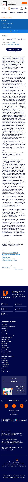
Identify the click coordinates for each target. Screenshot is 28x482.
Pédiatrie (3, 358)
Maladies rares (5, 339)
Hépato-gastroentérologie (7, 335)
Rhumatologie (4, 360)
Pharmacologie (5, 349)
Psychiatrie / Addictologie (7, 356)
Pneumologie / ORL (6, 352)
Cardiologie (4, 324)
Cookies (22, 477)
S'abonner (14, 381)
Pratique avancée (5, 354)
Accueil (5, 12)
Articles (6, 304)
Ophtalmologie (5, 347)
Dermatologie (4, 328)
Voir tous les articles (7, 17)
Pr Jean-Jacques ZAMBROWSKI (11, 254)
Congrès (19, 304)
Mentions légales (7, 475)
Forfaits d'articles (20, 390)
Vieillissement (4, 366)
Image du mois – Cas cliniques (8, 434)
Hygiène (3, 368)
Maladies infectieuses (6, 337)
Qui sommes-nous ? (14, 410)
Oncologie (12, 12)
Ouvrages (20, 388)
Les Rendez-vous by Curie (8, 450)
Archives (14, 412)
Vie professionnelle (18, 268)
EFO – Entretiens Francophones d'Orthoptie (12, 442)
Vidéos (6, 309)
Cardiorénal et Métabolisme (8, 326)
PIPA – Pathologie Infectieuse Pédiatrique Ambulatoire (11, 448)
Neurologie (4, 343)
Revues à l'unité (20, 386)
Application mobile (14, 414)
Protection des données (19, 475)
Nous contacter (14, 400)
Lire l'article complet (14, 49)
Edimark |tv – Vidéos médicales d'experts (11, 433)
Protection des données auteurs (11, 477)
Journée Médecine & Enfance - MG (10, 444)
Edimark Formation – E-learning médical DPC (12, 436)
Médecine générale (6, 341)
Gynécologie (4, 330)
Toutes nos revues (20, 392)
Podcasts (20, 309)
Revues (6, 314)
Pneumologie (5, 267)
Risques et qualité (5, 371)
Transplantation (5, 364)
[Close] (1, 3)
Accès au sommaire (6, 27)
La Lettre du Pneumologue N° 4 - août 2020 (7, 24)
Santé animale (4, 362)
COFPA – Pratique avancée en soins (10, 441)
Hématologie (20, 12)
